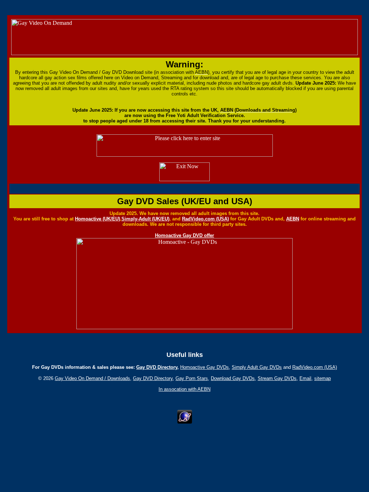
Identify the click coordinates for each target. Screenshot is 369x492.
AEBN (292, 219)
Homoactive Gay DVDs (204, 367)
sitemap (322, 378)
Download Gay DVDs (233, 378)
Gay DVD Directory (156, 367)
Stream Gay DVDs (277, 378)
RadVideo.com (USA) (205, 219)
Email (305, 378)
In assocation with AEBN (184, 389)
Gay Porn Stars (191, 378)
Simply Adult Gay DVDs (257, 367)
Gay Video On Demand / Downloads (92, 378)
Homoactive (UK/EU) (97, 219)
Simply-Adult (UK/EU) (145, 219)
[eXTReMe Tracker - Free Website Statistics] (184, 422)
